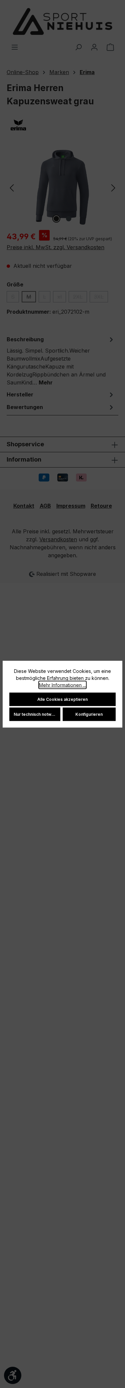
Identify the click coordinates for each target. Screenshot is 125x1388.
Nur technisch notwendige (37, 713)
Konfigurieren (89, 713)
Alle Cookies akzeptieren (62, 698)
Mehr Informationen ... (62, 685)
